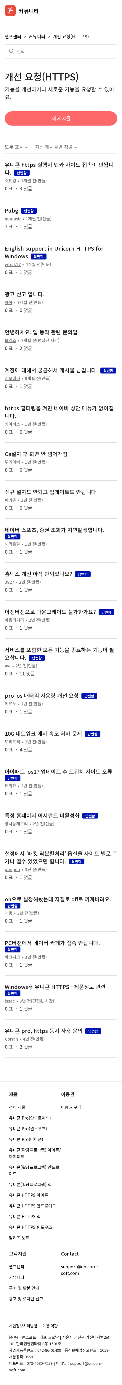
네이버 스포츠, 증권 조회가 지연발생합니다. (54, 530)
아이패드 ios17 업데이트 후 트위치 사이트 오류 (58, 771)
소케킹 (10, 180)
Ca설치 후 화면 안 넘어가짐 (36, 454)
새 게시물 (61, 118)
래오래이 (12, 378)
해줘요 (10, 786)
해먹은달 (12, 544)
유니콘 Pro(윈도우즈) (28, 1128)
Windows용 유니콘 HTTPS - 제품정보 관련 (55, 986)
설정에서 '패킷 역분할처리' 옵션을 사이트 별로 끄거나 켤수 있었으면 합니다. (61, 857)
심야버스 (12, 424)
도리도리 (12, 742)
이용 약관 (50, 1326)
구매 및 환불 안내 (24, 1288)
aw (8, 666)
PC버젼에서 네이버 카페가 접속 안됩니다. (52, 942)
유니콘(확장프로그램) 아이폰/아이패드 (35, 1153)
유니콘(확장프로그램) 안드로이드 (34, 1170)
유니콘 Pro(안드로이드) (30, 1118)
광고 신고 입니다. (24, 294)
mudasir (13, 218)
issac (10, 1001)
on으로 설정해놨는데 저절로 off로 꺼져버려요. (58, 899)
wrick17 (13, 264)
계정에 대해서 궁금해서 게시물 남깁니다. (51, 370)
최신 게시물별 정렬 (54, 146)
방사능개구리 (16, 824)
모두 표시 (15, 146)
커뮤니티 (37, 36)
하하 (8, 302)
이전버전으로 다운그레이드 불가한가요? (50, 611)
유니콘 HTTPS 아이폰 (28, 1195)
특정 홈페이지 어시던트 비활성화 (42, 815)
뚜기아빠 (12, 462)
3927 (9, 582)
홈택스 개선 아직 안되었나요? (38, 573)
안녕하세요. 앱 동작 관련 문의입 (41, 332)
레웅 (8, 913)
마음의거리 (14, 620)
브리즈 (10, 340)
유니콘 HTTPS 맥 (25, 1216)
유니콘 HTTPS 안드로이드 (32, 1206)
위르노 (10, 704)
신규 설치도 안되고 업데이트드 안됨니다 (50, 492)
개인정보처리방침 (23, 1326)
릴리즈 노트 (19, 1238)
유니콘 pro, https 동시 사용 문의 (44, 1030)
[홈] (10, 10)
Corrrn (11, 1039)
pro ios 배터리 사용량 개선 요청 (42, 695)
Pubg (11, 210)
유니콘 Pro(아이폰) (26, 1139)
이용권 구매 (71, 1107)
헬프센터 (13, 36)
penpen (12, 869)
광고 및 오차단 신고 (26, 1299)
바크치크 (12, 957)
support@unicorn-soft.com (79, 1270)
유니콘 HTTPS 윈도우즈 (30, 1227)
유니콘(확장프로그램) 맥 (30, 1184)
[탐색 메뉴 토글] (112, 11)
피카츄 (10, 500)
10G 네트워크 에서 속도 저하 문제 (43, 733)
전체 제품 (17, 1107)
